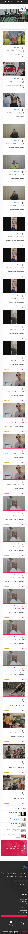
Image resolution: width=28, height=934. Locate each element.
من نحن (25, 889)
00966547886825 (22, 910)
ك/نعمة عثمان (17, 326)
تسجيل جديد (18, 1)
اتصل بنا (25, 891)
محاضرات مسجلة (12, 17)
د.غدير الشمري (17, 233)
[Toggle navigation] (2, 6)
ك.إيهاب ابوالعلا (17, 109)
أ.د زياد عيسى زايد (16, 388)
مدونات (25, 897)
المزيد (23, 59)
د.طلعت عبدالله (17, 47)
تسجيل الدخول (10, 1)
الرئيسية (19, 17)
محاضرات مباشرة (23, 901)
